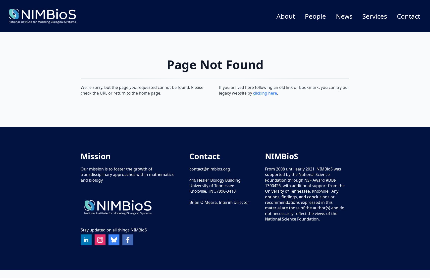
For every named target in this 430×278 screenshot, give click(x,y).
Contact (408, 16)
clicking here (265, 93)
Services (374, 16)
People (315, 16)
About (285, 16)
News (344, 16)
